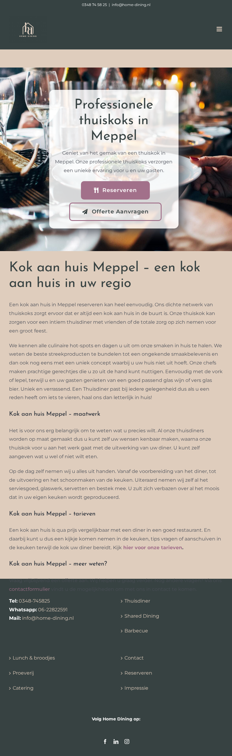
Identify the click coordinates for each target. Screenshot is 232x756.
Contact (134, 658)
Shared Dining (141, 616)
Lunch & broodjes (34, 658)
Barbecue (136, 631)
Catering (23, 688)
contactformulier (29, 589)
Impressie (136, 688)
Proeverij (23, 673)
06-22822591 (53, 610)
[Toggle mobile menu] (220, 29)
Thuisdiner (137, 601)
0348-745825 (34, 601)
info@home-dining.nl (131, 4)
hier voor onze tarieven (152, 547)
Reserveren (138, 673)
